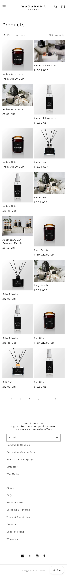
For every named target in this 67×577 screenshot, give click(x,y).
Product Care (15, 502)
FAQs (9, 495)
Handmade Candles (18, 445)
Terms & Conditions (18, 517)
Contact (11, 524)
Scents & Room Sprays (20, 459)
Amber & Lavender (13, 74)
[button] (4, 6)
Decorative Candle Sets (21, 452)
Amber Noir (9, 162)
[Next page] (55, 398)
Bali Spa (39, 338)
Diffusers (12, 466)
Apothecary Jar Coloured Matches (13, 241)
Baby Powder (42, 250)
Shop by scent (15, 531)
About (10, 488)
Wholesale (13, 539)
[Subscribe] (56, 437)
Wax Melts (13, 474)
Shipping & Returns (18, 509)
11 (46, 398)
